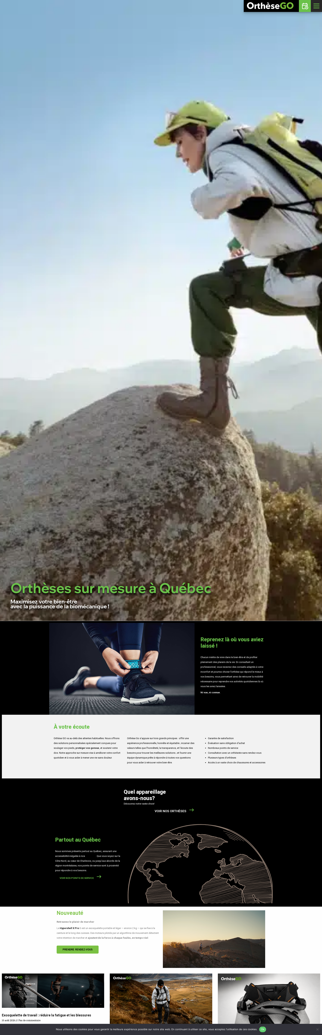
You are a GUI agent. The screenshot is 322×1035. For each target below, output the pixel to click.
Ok (262, 1029)
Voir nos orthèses (170, 811)
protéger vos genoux (87, 748)
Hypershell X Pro (69, 928)
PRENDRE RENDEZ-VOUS (78, 949)
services (91, 856)
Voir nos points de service (77, 878)
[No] (317, 1029)
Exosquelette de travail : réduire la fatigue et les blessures (46, 1015)
